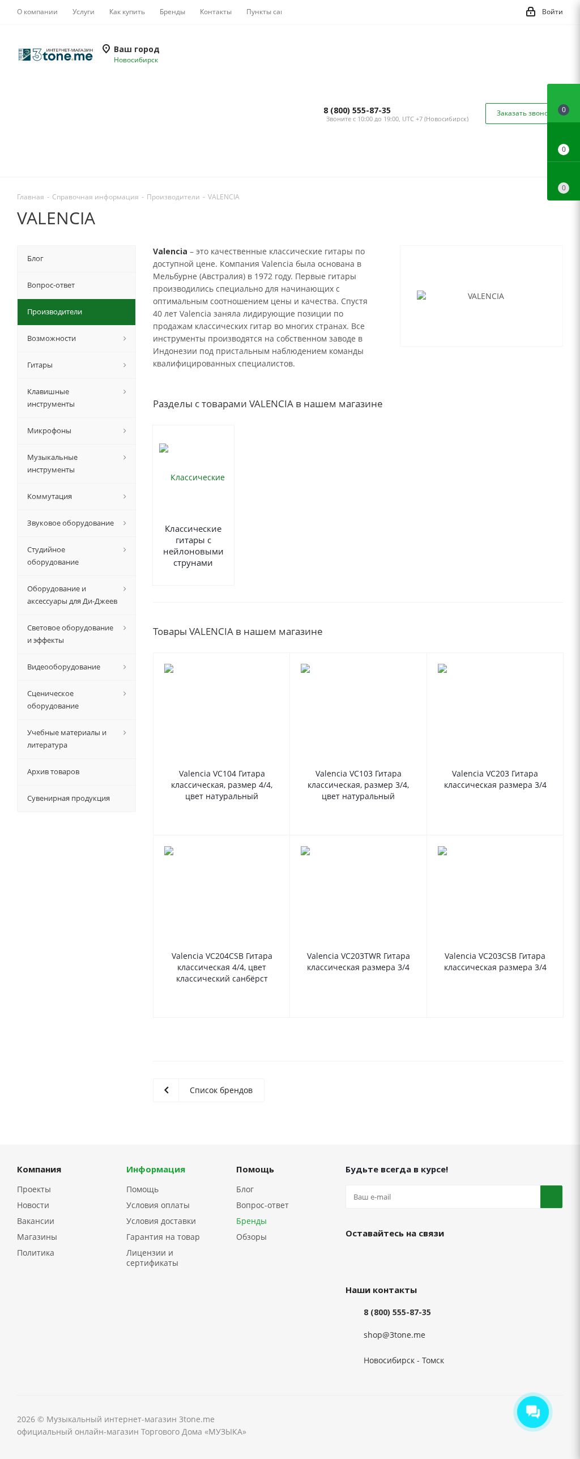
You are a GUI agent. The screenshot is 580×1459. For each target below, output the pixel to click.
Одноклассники (441, 1259)
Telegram (385, 1259)
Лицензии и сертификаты (152, 1257)
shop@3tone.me (394, 1335)
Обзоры (251, 1236)
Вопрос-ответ (262, 1205)
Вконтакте (357, 1259)
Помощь (142, 1189)
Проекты (34, 1189)
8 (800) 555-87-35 (357, 110)
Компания (39, 1169)
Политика (35, 1252)
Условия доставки (161, 1220)
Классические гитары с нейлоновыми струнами (193, 545)
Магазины (37, 1236)
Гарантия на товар (163, 1236)
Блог (245, 1189)
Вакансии (35, 1220)
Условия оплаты (158, 1205)
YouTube (413, 1259)
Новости (33, 1205)
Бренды (251, 1220)
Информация (155, 1169)
